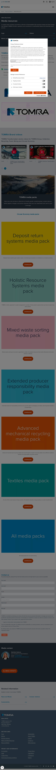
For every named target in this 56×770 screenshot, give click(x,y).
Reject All (28, 92)
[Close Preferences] (2, 767)
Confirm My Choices (40, 92)
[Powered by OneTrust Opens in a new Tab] (42, 96)
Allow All (14, 70)
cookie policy (13, 61)
